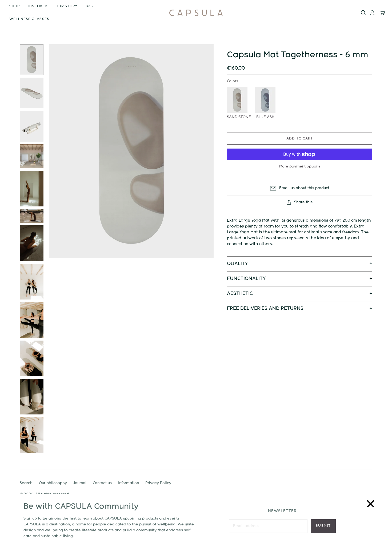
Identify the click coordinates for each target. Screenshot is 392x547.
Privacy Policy (158, 483)
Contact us (102, 483)
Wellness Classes (29, 19)
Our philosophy (53, 483)
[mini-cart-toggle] (382, 13)
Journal (79, 483)
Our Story (66, 6)
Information (128, 483)
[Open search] (363, 12)
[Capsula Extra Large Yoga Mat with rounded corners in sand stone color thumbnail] (31, 59)
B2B (89, 6)
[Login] (372, 13)
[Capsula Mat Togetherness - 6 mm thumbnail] (31, 188)
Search (26, 483)
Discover (37, 6)
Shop (14, 6)
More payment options (299, 166)
